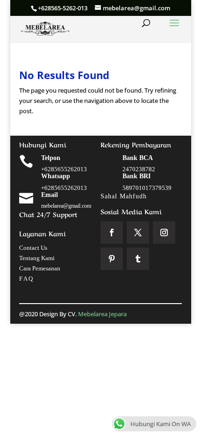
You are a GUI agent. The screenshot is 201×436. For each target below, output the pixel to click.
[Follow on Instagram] (164, 232)
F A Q (26, 278)
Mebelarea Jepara (103, 314)
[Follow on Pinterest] (111, 258)
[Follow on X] (138, 232)
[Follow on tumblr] (138, 258)
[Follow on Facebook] (111, 232)
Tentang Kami (37, 258)
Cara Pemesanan (39, 268)
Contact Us (33, 247)
